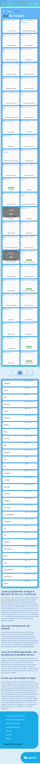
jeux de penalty (20, 608)
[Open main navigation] (3, 3)
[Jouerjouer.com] (4, 11)
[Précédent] (10, 373)
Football (16, 11)
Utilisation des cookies (13, 723)
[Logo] (20, 3)
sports (19, 618)
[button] (36, 3)
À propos (8, 731)
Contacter (9, 735)
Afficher (8, 738)
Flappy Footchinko (26, 702)
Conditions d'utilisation (13, 727)
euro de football (25, 614)
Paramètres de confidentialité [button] (15, 716)
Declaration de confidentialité (15, 720)
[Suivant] (15, 373)
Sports (9, 11)
